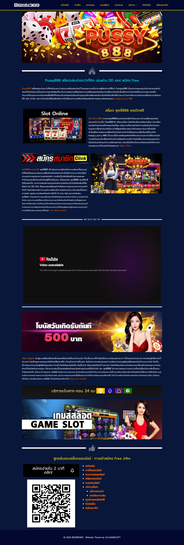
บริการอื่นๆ (91, 487)
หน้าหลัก (65, 5)
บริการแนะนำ (96, 491)
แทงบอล (90, 5)
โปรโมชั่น (146, 5)
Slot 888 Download (58, 210)
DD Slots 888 (95, 118)
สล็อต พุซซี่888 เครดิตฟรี (124, 110)
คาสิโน (78, 5)
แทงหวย (119, 5)
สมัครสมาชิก (162, 5)
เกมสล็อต (104, 5)
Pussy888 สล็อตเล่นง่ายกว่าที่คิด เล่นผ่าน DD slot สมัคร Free (92, 80)
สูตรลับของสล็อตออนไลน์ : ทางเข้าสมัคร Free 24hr (92, 458)
